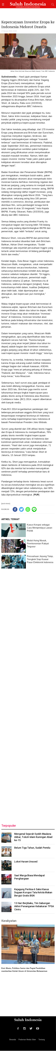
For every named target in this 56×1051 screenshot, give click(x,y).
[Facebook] (15, 509)
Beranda (12, 1040)
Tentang (41, 1040)
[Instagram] (24, 1028)
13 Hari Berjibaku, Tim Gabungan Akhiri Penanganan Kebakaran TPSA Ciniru (34, 906)
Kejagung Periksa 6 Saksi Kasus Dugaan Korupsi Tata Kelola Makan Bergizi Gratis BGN (33, 892)
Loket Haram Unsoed (26, 861)
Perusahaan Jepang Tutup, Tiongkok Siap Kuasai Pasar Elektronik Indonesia (40, 559)
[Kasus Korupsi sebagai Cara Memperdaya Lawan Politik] (13, 530)
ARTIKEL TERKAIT (10, 519)
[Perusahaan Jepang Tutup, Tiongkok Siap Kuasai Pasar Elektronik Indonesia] (13, 562)
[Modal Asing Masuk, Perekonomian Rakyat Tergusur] (13, 546)
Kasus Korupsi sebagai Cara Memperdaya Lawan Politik (39, 528)
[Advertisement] (28, 694)
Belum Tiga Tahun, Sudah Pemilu (32, 847)
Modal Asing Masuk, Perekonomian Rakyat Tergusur (38, 543)
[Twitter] (21, 509)
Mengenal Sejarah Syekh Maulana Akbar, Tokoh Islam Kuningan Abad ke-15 (33, 837)
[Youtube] (38, 1028)
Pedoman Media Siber (27, 1040)
